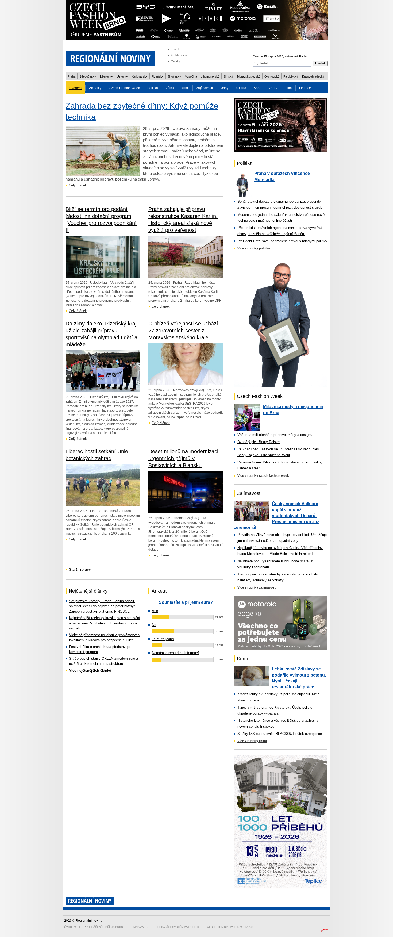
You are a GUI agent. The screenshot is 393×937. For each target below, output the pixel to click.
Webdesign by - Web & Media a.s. (230, 927)
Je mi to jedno (163, 639)
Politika (152, 88)
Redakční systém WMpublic (178, 927)
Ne (154, 625)
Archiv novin (179, 55)
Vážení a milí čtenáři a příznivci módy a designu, (275, 435)
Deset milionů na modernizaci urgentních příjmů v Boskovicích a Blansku (183, 458)
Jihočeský (174, 76)
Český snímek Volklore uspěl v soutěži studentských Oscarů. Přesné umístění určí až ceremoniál (276, 515)
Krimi (185, 88)
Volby (224, 88)
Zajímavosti (204, 88)
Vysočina (191, 76)
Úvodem (75, 88)
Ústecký (122, 76)
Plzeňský (158, 76)
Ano (155, 611)
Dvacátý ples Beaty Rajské (258, 442)
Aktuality (95, 88)
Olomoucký (271, 76)
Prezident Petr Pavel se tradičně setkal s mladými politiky (282, 241)
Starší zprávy (80, 569)
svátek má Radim (296, 56)
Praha (71, 76)
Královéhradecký (313, 76)
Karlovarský (140, 76)
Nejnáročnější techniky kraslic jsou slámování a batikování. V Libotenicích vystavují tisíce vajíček (104, 623)
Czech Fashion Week (124, 88)
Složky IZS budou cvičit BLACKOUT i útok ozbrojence (279, 734)
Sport (257, 88)
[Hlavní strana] (110, 69)
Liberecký (106, 76)
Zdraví (273, 88)
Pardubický (290, 76)
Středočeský (87, 76)
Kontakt (176, 49)
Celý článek (78, 185)
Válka (169, 88)
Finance (305, 88)
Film (289, 88)
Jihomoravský (210, 76)
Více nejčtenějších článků (90, 671)
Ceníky (175, 61)
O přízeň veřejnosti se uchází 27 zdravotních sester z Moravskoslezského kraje (183, 330)
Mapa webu (141, 927)
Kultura (241, 88)
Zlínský (228, 76)
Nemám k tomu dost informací (175, 653)
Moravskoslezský (248, 76)
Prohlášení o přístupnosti (104, 927)
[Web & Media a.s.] (325, 931)
